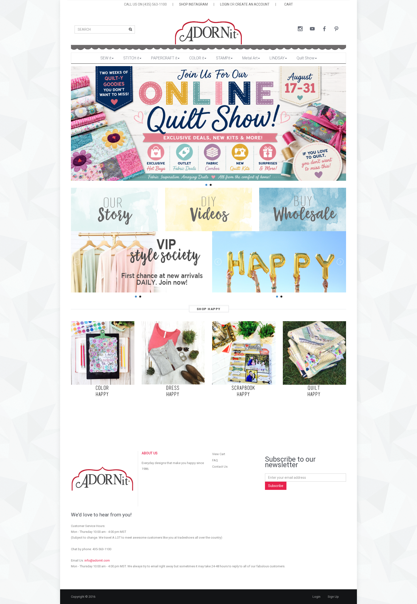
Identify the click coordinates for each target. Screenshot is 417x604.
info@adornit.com (97, 560)
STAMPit (223, 58)
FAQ (215, 460)
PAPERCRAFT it (164, 58)
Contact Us (220, 466)
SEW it (105, 58)
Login (316, 596)
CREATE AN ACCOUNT (252, 4)
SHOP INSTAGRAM (193, 4)
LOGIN (224, 4)
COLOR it (196, 58)
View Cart (218, 454)
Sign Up (333, 596)
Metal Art (249, 58)
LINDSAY (277, 58)
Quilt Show (305, 58)
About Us (150, 453)
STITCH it (131, 58)
